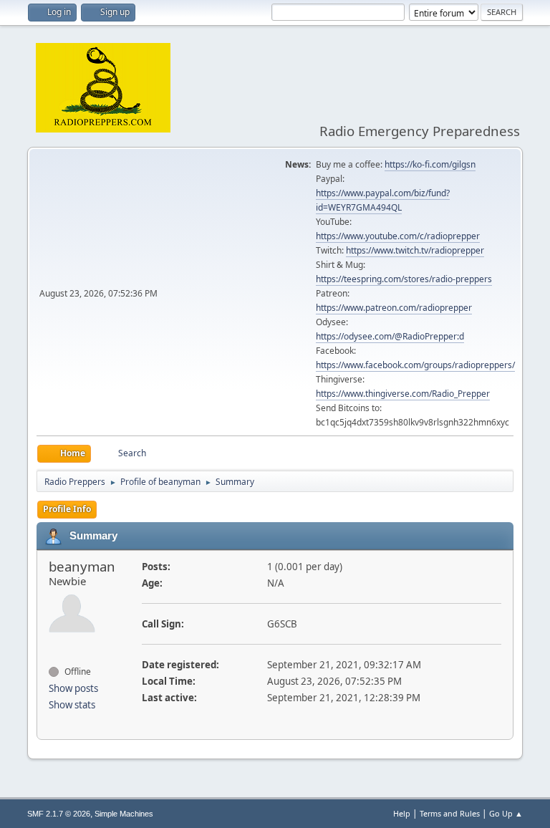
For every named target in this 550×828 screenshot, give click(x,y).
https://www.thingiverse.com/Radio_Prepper (403, 393)
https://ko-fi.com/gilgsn (430, 164)
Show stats (72, 704)
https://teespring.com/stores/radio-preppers (404, 279)
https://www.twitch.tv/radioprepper (415, 250)
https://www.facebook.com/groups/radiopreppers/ (415, 365)
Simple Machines (124, 813)
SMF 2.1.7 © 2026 (58, 813)
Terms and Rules (450, 813)
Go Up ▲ (506, 813)
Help (401, 813)
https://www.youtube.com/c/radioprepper (398, 236)
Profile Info (67, 509)
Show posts (73, 688)
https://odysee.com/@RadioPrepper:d (390, 336)
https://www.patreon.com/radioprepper (394, 308)
